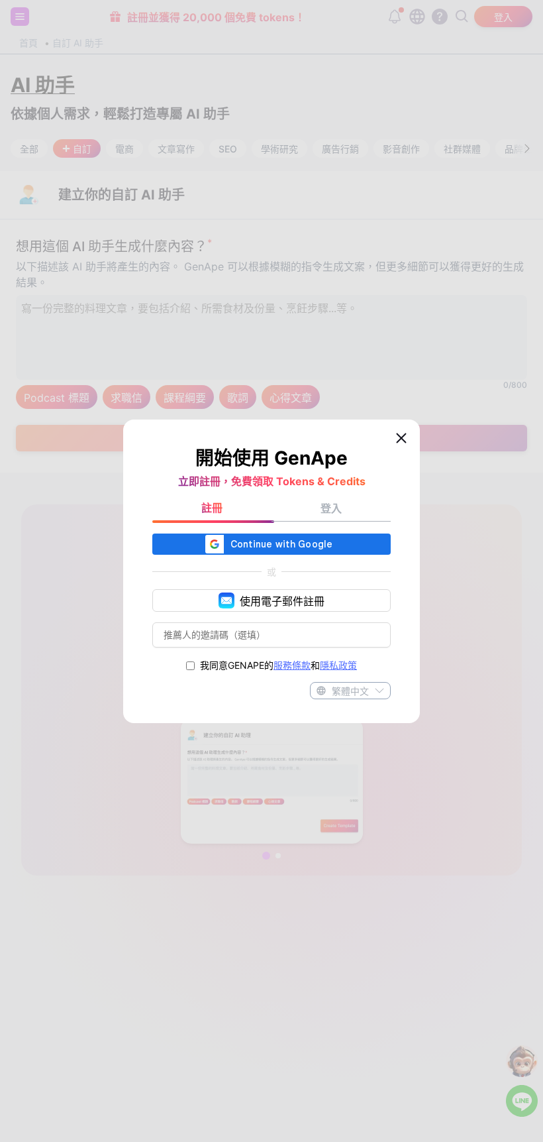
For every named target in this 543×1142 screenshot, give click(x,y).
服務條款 (292, 665)
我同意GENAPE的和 (278, 665)
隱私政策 (338, 665)
